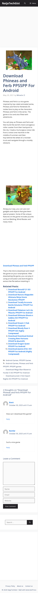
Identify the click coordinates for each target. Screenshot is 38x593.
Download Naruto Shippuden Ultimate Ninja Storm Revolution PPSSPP (20, 297)
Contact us (29, 586)
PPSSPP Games (25, 360)
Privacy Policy (10, 586)
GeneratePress (30, 590)
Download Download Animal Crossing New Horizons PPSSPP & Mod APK (20, 338)
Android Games (12, 360)
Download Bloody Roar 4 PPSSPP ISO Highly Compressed (19, 331)
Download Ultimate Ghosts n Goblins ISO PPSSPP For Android (20, 318)
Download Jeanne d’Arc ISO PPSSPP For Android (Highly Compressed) (20, 351)
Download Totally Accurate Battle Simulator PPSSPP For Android (20, 305)
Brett (11, 402)
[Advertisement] (19, 28)
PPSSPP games (15, 366)
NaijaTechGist (11, 3)
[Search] (30, 522)
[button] (25, 3)
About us (20, 586)
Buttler (12, 431)
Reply (8, 419)
